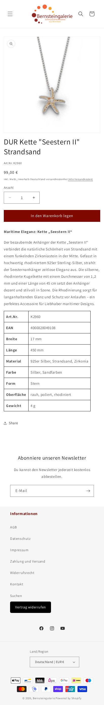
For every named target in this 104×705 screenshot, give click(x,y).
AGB (13, 527)
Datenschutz (20, 538)
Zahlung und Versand (27, 561)
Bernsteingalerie (44, 698)
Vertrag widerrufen (30, 607)
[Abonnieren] (88, 491)
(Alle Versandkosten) (80, 179)
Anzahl (8, 187)
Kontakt (16, 584)
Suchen (16, 595)
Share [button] (13, 423)
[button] (10, 13)
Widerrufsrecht (22, 572)
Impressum (19, 550)
